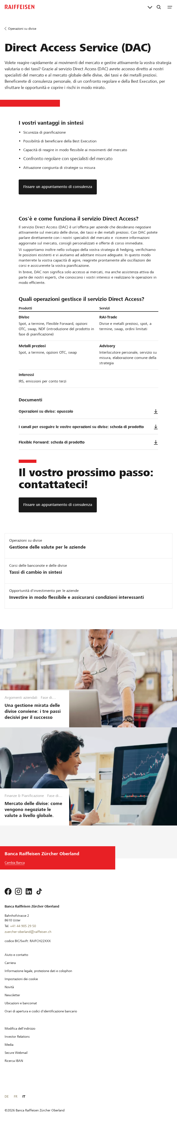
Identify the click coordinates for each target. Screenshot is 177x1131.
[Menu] (170, 7)
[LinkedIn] (28, 891)
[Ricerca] (159, 7)
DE (7, 1096)
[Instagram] (18, 891)
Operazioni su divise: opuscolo (46, 411)
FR (15, 1096)
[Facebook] (8, 891)
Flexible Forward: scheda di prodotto (52, 442)
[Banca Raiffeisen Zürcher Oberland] (19, 7)
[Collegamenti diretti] (150, 7)
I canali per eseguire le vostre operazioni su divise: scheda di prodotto (81, 427)
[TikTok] (39, 891)
